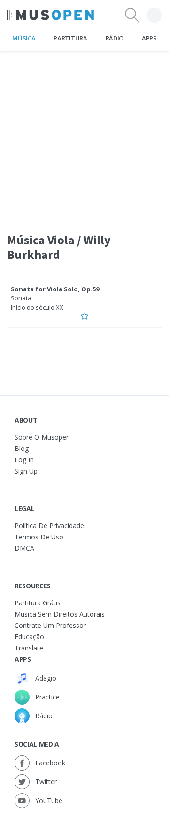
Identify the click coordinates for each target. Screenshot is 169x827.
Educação (29, 636)
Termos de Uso (39, 536)
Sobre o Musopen (42, 437)
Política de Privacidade (49, 525)
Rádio (114, 38)
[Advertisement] (84, 136)
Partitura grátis (38, 602)
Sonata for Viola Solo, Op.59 (55, 289)
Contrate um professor (50, 625)
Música (23, 38)
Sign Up (26, 470)
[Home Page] (50, 15)
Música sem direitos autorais (60, 614)
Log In (24, 459)
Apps (149, 38)
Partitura (70, 38)
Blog (22, 448)
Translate (29, 647)
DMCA (24, 548)
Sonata (21, 298)
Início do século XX (37, 307)
